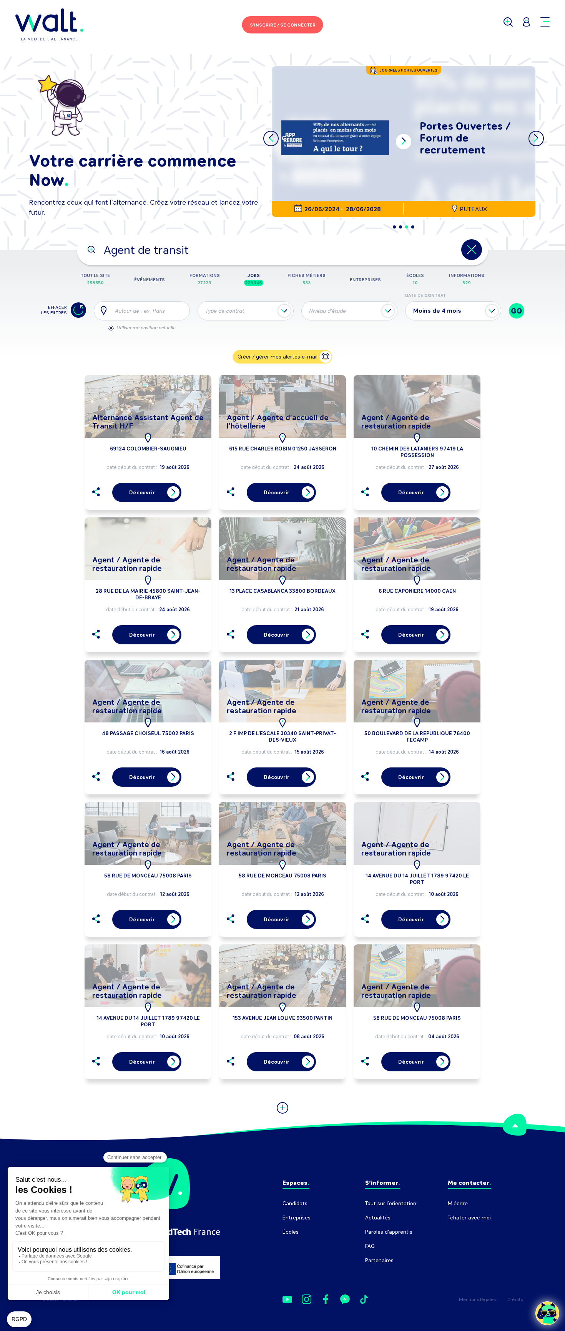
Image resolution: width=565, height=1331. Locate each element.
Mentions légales (477, 1299)
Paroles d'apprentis (388, 1232)
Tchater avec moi (469, 1217)
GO (516, 310)
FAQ (370, 1246)
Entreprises (296, 1217)
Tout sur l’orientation (390, 1203)
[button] (394, 227)
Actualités (378, 1217)
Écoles (290, 1232)
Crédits (515, 1299)
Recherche (461, 1232)
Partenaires (379, 1260)
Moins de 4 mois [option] (437, 310)
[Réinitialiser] (78, 310)
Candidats (294, 1203)
